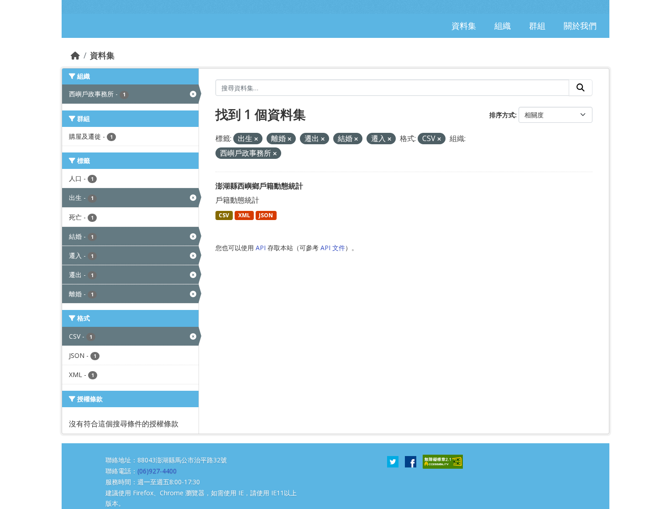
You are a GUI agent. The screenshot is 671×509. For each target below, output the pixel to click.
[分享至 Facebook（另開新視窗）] (411, 461)
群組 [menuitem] (537, 25)
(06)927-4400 (157, 471)
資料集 (102, 55)
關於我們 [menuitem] (580, 25)
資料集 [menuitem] (463, 25)
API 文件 (332, 247)
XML (244, 215)
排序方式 (502, 114)
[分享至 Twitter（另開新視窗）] (393, 461)
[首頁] (75, 55)
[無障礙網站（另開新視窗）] (442, 461)
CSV (224, 215)
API (261, 247)
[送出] (580, 87)
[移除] (256, 139)
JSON (266, 215)
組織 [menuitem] (502, 25)
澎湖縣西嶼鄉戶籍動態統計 (259, 186)
